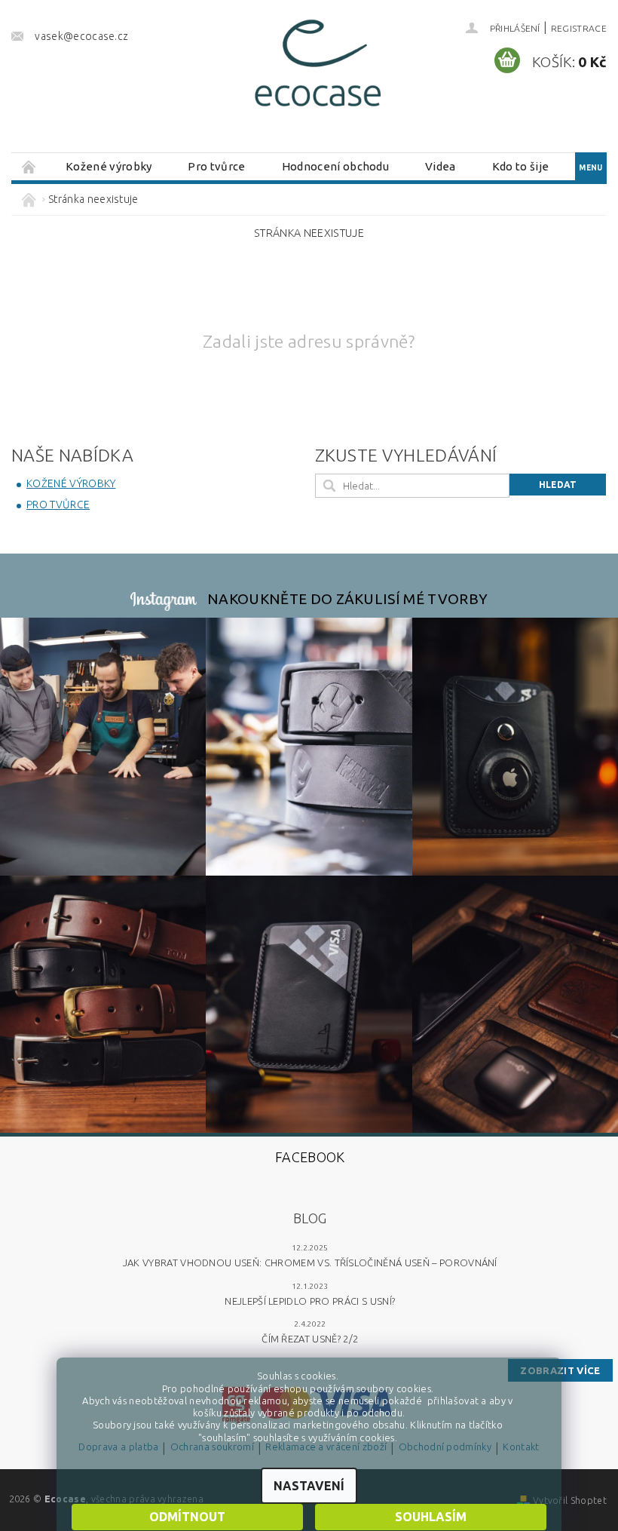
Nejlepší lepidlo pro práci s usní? (310, 1301)
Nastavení (309, 1486)
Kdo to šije (520, 166)
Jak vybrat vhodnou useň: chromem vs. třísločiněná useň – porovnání (310, 1262)
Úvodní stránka (29, 166)
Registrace (579, 28)
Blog (309, 1218)
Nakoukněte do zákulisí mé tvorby (347, 599)
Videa (440, 166)
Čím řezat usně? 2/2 (310, 1338)
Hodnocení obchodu (335, 166)
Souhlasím (431, 1516)
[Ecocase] (316, 67)
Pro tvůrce (216, 166)
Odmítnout (187, 1516)
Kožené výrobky (108, 166)
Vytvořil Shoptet (570, 1500)
